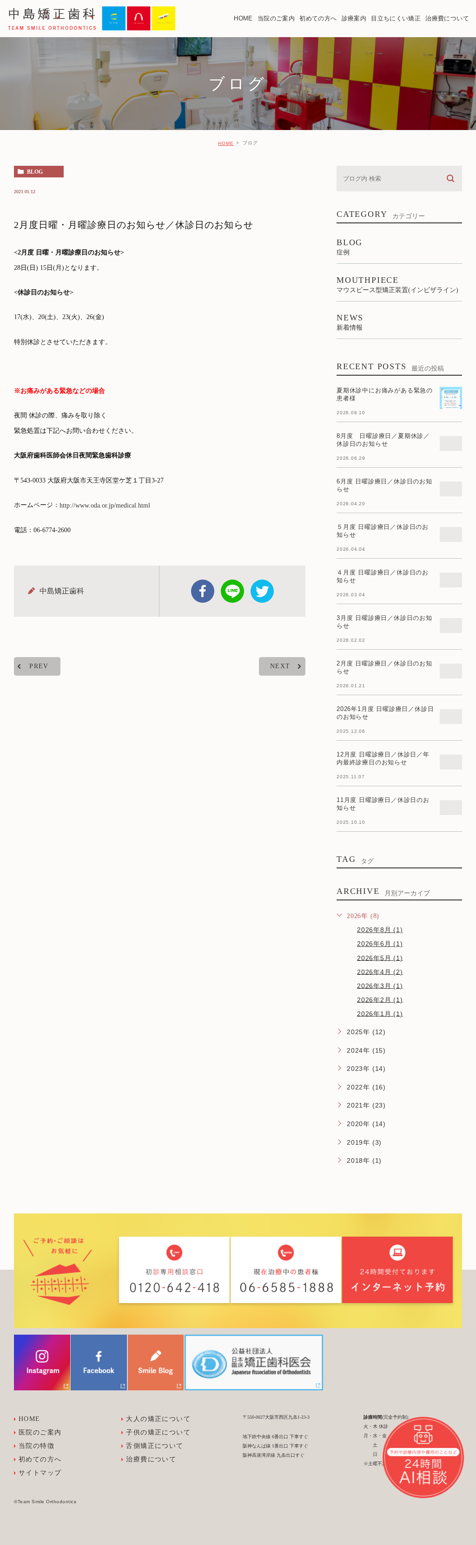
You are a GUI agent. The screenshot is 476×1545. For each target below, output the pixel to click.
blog (35, 172)
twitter (262, 591)
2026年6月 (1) (380, 943)
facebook (202, 591)
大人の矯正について (158, 1418)
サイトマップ (40, 1472)
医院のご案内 (40, 1432)
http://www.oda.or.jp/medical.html (105, 505)
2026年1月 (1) (380, 1013)
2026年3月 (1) (380, 985)
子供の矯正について (158, 1432)
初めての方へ (40, 1459)
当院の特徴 (36, 1445)
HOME (226, 143)
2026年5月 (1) (380, 957)
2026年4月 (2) (380, 971)
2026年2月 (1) (380, 999)
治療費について (151, 1459)
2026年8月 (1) (380, 929)
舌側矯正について (154, 1445)
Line (232, 591)
